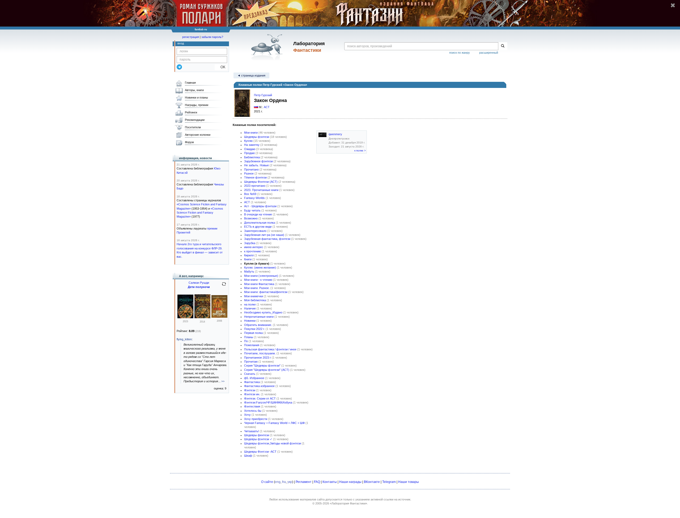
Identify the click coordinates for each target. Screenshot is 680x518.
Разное (249, 173)
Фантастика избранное (259, 386)
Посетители (193, 127)
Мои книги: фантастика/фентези (265, 292)
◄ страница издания (251, 75)
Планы (248, 337)
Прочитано (251, 169)
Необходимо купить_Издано (263, 312)
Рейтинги (191, 112)
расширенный (488, 52)
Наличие (250, 308)
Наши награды (350, 482)
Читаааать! (251, 431)
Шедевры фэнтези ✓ (258, 439)
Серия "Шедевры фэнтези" (262, 365)
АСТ (267, 107)
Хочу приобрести (255, 419)
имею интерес (253, 247)
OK (221, 67)
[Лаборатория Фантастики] (268, 47)
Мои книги (251, 132)
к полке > (360, 150)
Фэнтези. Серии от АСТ (260, 398)
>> (222, 381)
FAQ (317, 482)
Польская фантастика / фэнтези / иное (270, 349)
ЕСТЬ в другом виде (258, 226)
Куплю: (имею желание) (260, 267)
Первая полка (253, 332)
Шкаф (248, 455)
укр (289, 482)
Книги (248, 259)
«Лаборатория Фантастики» (348, 503)
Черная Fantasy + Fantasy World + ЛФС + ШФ (274, 422)
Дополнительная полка (259, 222)
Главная (190, 82)
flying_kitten (184, 339)
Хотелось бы (252, 410)
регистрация (190, 37)
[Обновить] (224, 286)
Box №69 (250, 194)
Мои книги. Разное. (257, 288)
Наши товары (408, 482)
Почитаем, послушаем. (260, 353)
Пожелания (251, 345)
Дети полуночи (199, 286)
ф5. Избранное (254, 378)
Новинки (250, 320)
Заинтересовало (255, 230)
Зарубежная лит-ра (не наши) (264, 234)
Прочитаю (251, 361)
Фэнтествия (252, 406)
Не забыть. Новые (256, 165)
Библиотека (252, 157)
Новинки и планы (196, 97)
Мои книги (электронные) (261, 275)
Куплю (248, 140)
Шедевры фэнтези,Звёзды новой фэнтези (272, 443)
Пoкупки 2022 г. (254, 328)
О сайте (267, 482)
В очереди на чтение (258, 214)
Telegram (389, 482)
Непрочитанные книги (259, 316)
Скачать (249, 373)
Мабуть (249, 271)
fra (284, 482)
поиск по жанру (459, 52)
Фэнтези (249, 390)
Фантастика (252, 382)
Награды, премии (196, 105)
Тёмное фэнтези (255, 177)
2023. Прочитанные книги (261, 190)
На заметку (252, 144)
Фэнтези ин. (252, 394)
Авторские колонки (197, 134)
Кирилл (249, 255)
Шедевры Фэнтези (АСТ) (261, 181)
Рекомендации (195, 119)
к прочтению (252, 251)
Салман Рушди (199, 282)
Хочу (247, 414)
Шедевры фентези (256, 435)
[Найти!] (502, 46)
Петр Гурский (263, 95)
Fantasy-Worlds (254, 197)
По (246, 341)
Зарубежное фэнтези (258, 161)
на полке (250, 304)
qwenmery (335, 134)
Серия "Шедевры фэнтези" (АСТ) (266, 369)
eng (277, 482)
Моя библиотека (255, 300)
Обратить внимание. (258, 324)
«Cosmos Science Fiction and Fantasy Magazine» (200, 212)
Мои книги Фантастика (259, 284)
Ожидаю (249, 149)
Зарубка (249, 243)
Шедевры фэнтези (256, 136)
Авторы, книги (194, 90)
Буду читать (252, 210)
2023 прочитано (254, 185)
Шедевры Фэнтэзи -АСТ (260, 451)
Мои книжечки (253, 296)
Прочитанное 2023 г (257, 357)
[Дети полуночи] (185, 317)
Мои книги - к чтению (258, 279)
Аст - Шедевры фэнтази (260, 206)
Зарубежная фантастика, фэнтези (267, 238)
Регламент (304, 482)
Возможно (251, 218)
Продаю (249, 153)
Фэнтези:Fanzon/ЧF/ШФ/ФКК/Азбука (268, 402)
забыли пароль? (212, 37)
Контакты (329, 482)
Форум (189, 142)
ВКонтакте (372, 482)
